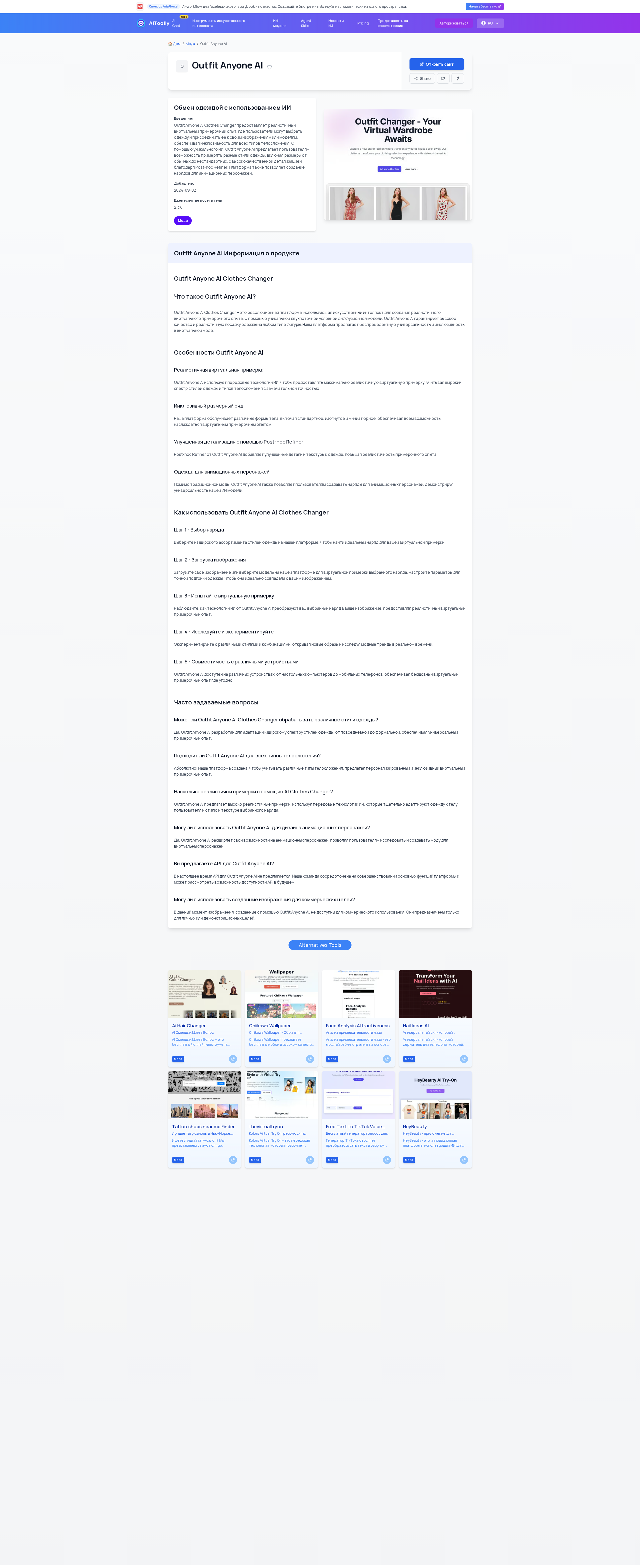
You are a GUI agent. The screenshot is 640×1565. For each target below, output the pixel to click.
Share (425, 78)
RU (490, 23)
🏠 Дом (174, 43)
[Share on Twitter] (443, 78)
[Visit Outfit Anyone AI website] (398, 164)
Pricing (363, 23)
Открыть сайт (440, 64)
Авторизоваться (454, 23)
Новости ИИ (336, 23)
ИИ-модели (279, 23)
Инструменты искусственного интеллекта (218, 23)
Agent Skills (306, 23)
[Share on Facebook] (458, 78)
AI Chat (179, 22)
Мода (190, 43)
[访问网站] (233, 1059)
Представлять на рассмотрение (393, 23)
